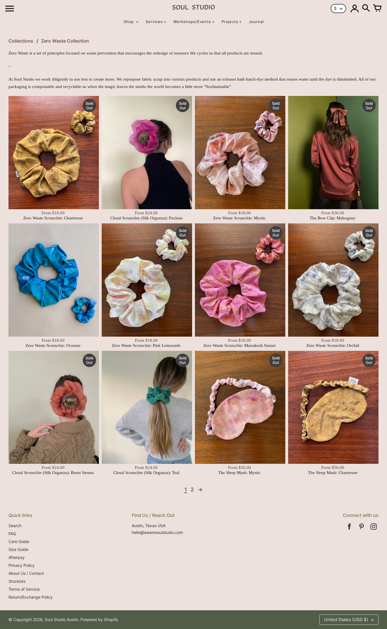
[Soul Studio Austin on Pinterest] (361, 530)
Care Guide (18, 541)
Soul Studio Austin (61, 619)
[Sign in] (354, 8)
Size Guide (18, 549)
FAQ (12, 533)
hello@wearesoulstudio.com (157, 532)
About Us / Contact (26, 573)
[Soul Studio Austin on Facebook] (349, 530)
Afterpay (16, 557)
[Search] (366, 8)
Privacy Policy (21, 565)
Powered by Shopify (99, 619)
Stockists (16, 581)
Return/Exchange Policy (30, 597)
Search (15, 525)
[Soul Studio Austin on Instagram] (374, 530)
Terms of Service (24, 589)
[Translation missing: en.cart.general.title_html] (377, 8)
